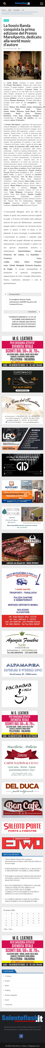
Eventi (6, 20)
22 (11, 923)
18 (28, 920)
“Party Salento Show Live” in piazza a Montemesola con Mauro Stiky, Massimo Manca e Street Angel (23, 861)
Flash (7, 985)
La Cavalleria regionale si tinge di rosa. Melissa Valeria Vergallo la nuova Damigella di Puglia (22, 900)
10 (22, 918)
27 (38, 923)
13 (38, 918)
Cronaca (8, 976)
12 (33, 918)
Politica (8, 990)
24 (22, 923)
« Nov (5, 929)
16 (17, 920)
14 (6, 920)
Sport (7, 1000)
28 (6, 925)
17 (22, 920)
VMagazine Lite (33, 1046)
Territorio (8, 1004)
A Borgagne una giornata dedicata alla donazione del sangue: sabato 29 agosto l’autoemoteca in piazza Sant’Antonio (23, 878)
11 (28, 918)
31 (22, 925)
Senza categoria (11, 995)
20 (38, 920)
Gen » (11, 929)
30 (17, 925)
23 (17, 923)
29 (11, 925)
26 (33, 923)
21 (6, 923)
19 (33, 920)
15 (11, 920)
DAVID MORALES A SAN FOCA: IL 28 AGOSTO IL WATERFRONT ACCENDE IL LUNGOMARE (23, 870)
